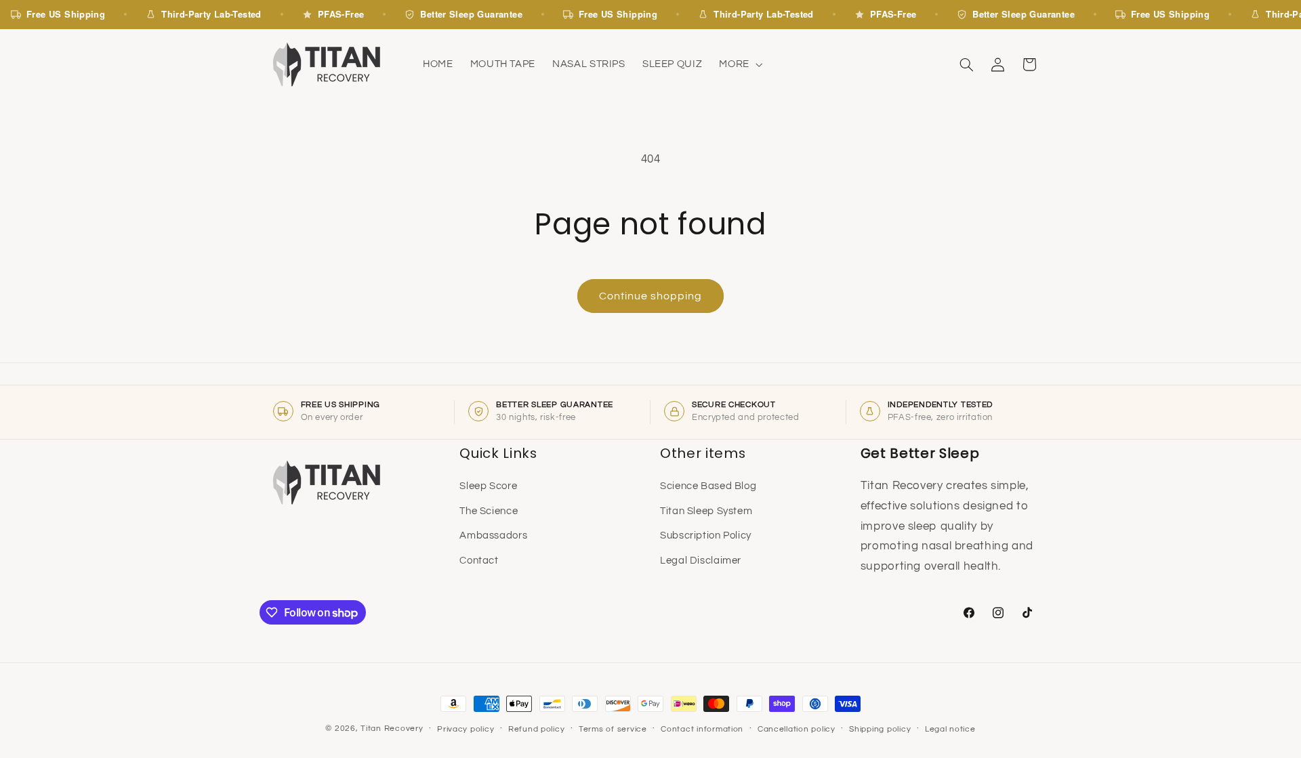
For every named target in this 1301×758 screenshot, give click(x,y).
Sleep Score (488, 486)
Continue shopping (651, 296)
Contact (478, 560)
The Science (488, 511)
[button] (739, 64)
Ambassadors (493, 535)
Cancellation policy (796, 729)
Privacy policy (465, 729)
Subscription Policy (705, 535)
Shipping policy (880, 729)
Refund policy (536, 729)
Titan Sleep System (706, 511)
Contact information (702, 729)
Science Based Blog (708, 486)
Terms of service (613, 729)
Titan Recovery (391, 728)
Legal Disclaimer (700, 560)
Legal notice (950, 729)
